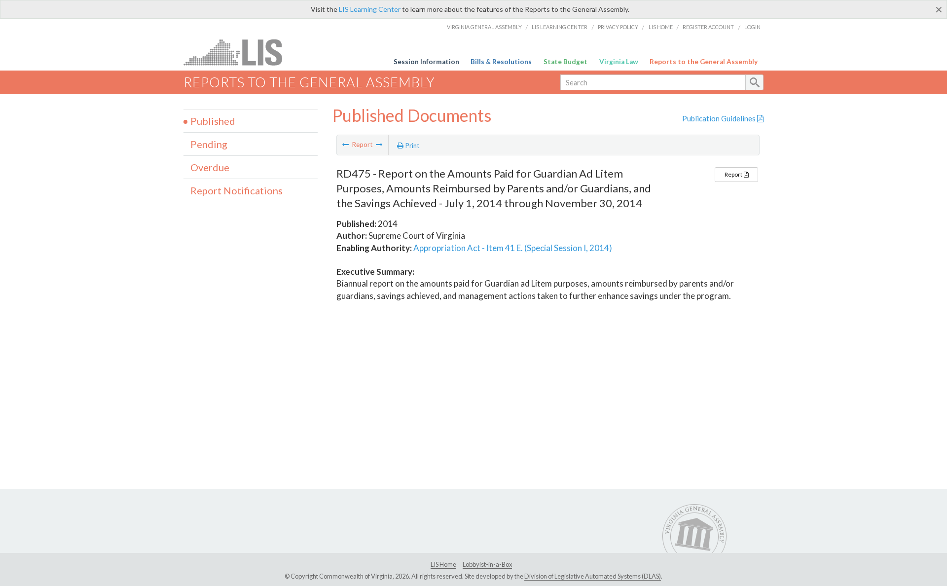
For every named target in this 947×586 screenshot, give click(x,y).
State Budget (565, 62)
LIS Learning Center (370, 9)
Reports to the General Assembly (704, 62)
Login (752, 27)
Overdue (209, 167)
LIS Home (661, 27)
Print (411, 145)
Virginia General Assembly (484, 27)
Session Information (426, 62)
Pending (208, 144)
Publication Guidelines (719, 118)
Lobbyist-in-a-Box (487, 564)
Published (212, 121)
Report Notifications (236, 190)
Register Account (708, 27)
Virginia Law (618, 62)
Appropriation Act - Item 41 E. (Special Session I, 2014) (512, 248)
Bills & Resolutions (501, 62)
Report (734, 174)
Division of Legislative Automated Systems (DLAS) (592, 576)
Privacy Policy (618, 27)
